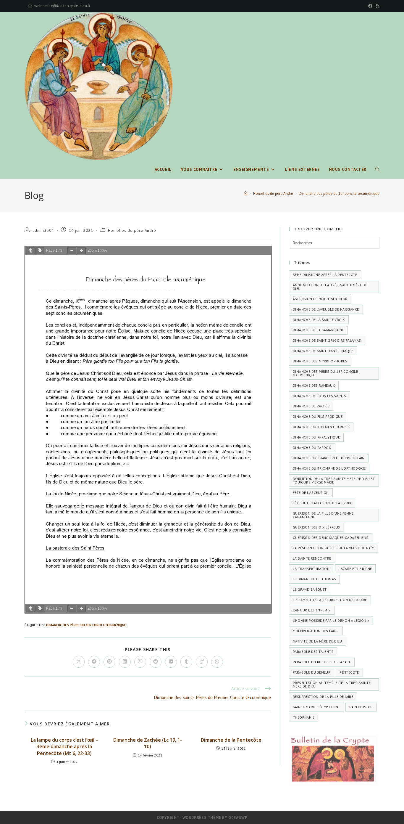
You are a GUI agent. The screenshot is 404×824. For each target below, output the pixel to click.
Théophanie (303, 717)
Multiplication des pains (316, 631)
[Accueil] (246, 193)
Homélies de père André (132, 230)
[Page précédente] (30, 250)
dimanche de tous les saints (319, 395)
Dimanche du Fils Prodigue (317, 416)
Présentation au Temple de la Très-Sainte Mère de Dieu (332, 684)
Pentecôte (349, 672)
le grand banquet (310, 589)
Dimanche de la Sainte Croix (319, 319)
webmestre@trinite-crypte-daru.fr (62, 5)
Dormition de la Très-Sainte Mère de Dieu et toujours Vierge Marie (334, 480)
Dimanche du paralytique (316, 437)
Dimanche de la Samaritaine (318, 330)
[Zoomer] (81, 250)
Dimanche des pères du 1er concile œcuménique (339, 193)
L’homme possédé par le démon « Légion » (331, 620)
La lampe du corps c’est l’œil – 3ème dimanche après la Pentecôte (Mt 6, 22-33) (64, 746)
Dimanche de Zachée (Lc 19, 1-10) (147, 743)
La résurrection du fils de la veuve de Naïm (333, 548)
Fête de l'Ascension (311, 492)
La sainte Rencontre (312, 558)
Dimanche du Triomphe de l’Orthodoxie (329, 468)
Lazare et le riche (355, 568)
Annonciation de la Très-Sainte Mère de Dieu (330, 287)
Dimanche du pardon (312, 447)
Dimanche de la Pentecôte (231, 740)
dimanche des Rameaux (314, 385)
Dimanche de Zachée (311, 406)
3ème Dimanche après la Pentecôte (325, 274)
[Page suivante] (39, 250)
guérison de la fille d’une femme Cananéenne (323, 515)
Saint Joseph (361, 707)
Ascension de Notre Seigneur (320, 299)
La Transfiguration (311, 568)
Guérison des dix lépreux (316, 527)
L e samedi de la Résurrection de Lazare (330, 599)
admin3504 (43, 230)
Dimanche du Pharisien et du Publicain (329, 458)
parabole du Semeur (311, 672)
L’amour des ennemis (312, 610)
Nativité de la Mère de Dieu (317, 641)
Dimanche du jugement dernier (321, 427)
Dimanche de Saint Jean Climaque (323, 350)
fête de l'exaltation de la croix (322, 503)
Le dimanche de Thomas (314, 579)
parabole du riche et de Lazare (322, 662)
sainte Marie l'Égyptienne (316, 707)
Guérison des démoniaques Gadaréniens (330, 537)
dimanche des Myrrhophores (320, 361)
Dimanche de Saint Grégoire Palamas (327, 340)
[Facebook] (370, 6)
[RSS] (376, 6)
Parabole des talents (313, 651)
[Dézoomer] (71, 250)
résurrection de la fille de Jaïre (323, 696)
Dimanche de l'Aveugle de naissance (326, 309)
